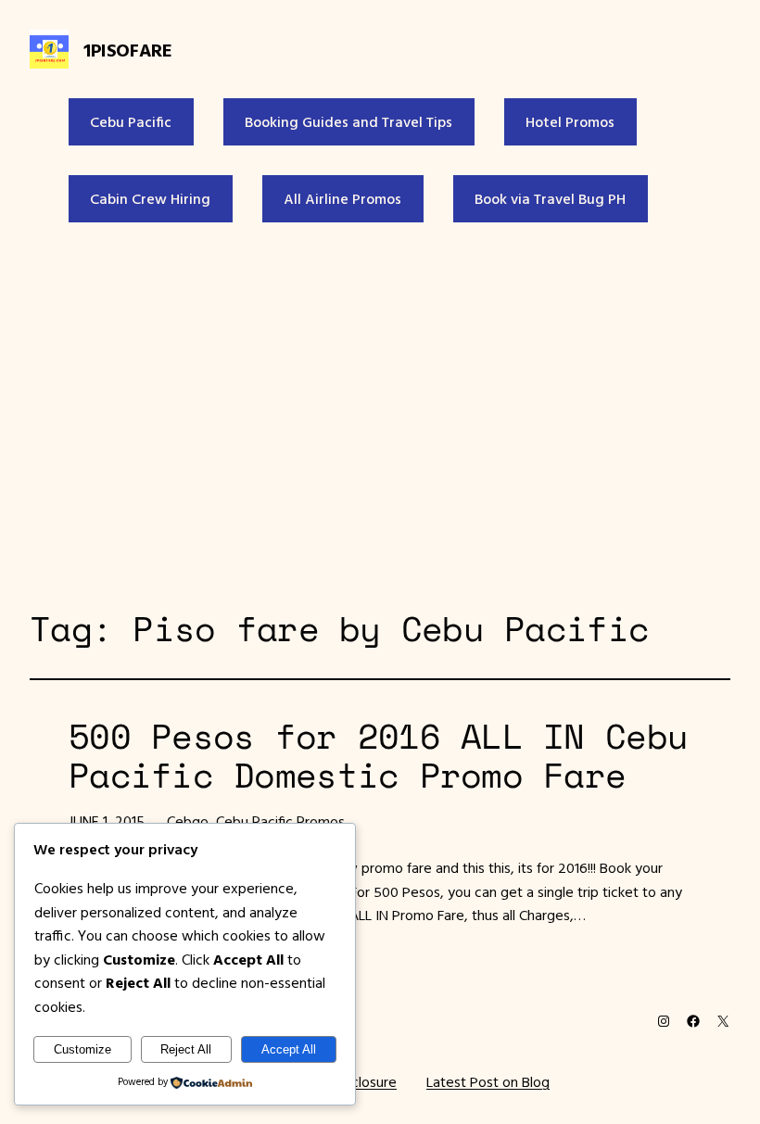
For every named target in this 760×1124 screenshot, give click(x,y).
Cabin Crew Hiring (150, 198)
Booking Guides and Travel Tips (348, 121)
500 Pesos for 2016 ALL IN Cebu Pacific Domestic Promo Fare (378, 756)
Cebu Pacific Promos (280, 821)
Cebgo (188, 821)
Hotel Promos (570, 121)
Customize (82, 1049)
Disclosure (365, 1081)
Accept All (288, 1049)
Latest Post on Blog (488, 1081)
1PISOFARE (127, 49)
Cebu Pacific (130, 121)
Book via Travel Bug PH (550, 198)
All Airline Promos (342, 198)
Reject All (185, 1049)
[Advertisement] (380, 411)
